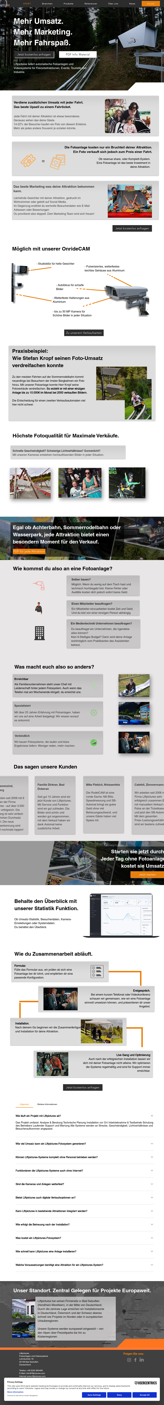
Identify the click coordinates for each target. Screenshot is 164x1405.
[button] (47, 3)
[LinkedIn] (141, 1359)
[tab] (24, 1104)
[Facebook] (135, 1359)
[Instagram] (129, 1359)
